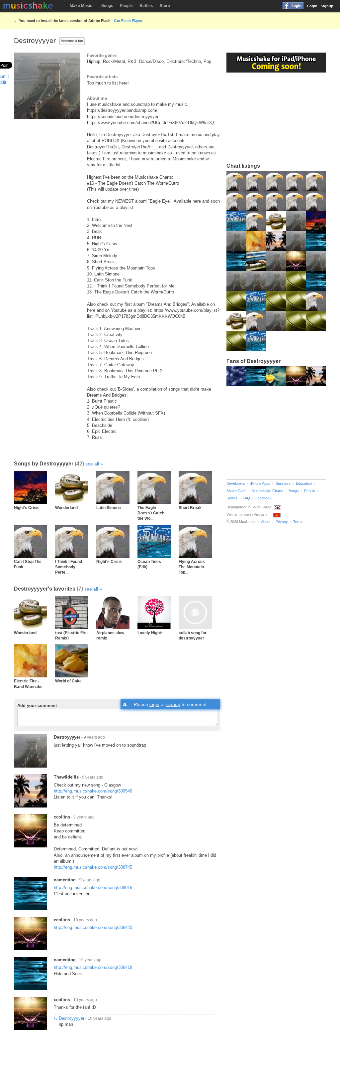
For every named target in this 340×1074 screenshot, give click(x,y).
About (265, 522)
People (126, 5)
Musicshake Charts (267, 491)
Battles (146, 5)
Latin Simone (108, 507)
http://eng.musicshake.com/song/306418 (93, 967)
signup (173, 704)
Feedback (263, 498)
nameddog (65, 879)
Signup (327, 6)
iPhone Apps (260, 483)
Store (165, 5)
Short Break (190, 507)
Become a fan (72, 41)
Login (312, 6)
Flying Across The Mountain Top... (192, 567)
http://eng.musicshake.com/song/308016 (93, 887)
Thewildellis (66, 777)
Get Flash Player (128, 21)
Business (283, 483)
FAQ (246, 498)
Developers (235, 483)
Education (304, 483)
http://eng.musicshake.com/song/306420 (93, 927)
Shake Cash (236, 491)
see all (92, 463)
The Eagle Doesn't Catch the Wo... (150, 513)
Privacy (282, 522)
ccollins (62, 816)
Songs (107, 5)
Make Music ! (82, 5)
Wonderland (66, 507)
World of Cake (68, 681)
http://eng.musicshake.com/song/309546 (93, 791)
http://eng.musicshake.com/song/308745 (93, 867)
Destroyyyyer (67, 737)
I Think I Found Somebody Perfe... (68, 567)
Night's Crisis (27, 507)
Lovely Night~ (150, 632)
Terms (298, 522)
